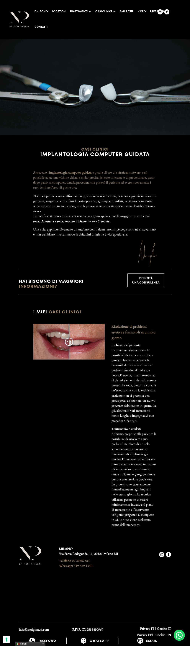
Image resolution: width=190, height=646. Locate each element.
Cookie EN (163, 635)
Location (59, 11)
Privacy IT (147, 629)
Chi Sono (41, 11)
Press (154, 11)
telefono (47, 640)
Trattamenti (79, 11)
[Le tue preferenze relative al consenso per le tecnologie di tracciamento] (6, 639)
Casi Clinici (103, 11)
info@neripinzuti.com (34, 629)
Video (142, 11)
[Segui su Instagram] (160, 11)
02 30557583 (81, 561)
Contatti (41, 27)
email (151, 640)
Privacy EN (145, 635)
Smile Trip (127, 11)
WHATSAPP (99, 640)
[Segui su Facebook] (166, 11)
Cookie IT (164, 629)
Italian (23, 643)
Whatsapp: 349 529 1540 (75, 566)
